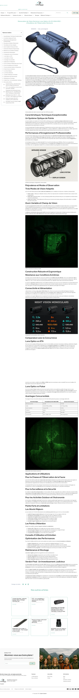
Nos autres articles (8, 82)
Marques (37, 15)
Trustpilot (2, 683)
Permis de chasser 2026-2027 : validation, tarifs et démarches (12, 99)
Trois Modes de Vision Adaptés (10, 45)
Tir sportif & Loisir (11, 12)
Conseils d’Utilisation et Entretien (10, 74)
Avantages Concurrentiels (9, 59)
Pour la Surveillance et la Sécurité (11, 65)
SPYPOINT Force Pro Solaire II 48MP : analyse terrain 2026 (13, 102)
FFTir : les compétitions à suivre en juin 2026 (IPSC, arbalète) (14, 88)
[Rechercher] (67, 13)
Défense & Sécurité (5, 15)
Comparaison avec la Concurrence (11, 54)
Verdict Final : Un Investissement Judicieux (13, 80)
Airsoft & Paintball (23, 12)
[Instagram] (76, 7)
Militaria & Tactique (45, 15)
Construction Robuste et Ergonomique (11, 48)
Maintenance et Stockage (9, 78)
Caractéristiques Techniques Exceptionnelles (13, 36)
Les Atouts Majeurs (8, 70)
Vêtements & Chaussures (37, 12)
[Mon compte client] (23, 9)
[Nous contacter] (4, 5)
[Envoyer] (32, 663)
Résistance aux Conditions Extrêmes (11, 50)
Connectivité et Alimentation (9, 52)
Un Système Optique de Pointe (10, 38)
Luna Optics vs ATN (8, 56)
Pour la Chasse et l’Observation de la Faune (13, 63)
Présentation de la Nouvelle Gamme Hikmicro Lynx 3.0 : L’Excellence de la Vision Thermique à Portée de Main (13, 92)
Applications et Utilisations (9, 61)
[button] (21, 32)
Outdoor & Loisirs (17, 15)
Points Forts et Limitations (9, 69)
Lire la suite (14, 604)
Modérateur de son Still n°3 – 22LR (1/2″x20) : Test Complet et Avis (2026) (14, 95)
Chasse (2, 12)
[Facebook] (77, 7)
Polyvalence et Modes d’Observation (11, 43)
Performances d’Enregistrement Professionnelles (10, 40)
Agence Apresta (43, 693)
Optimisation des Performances (10, 76)
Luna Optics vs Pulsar (8, 58)
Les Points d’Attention (8, 72)
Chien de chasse (28, 15)
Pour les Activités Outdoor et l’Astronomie (12, 67)
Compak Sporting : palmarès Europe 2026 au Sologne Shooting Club (13, 84)
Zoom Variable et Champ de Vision (11, 46)
